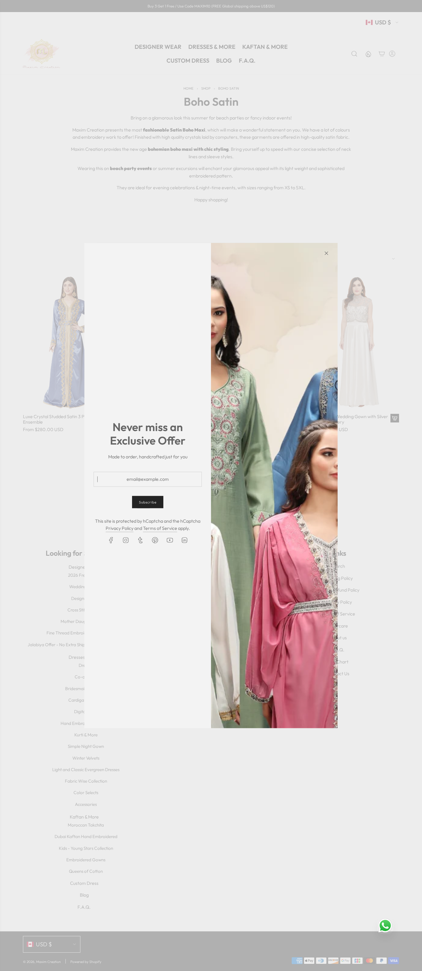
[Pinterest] (155, 540)
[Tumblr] (140, 540)
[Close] (326, 253)
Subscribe (147, 502)
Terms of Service (160, 528)
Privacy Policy (119, 528)
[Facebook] (111, 540)
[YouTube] (170, 540)
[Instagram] (126, 540)
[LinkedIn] (184, 540)
